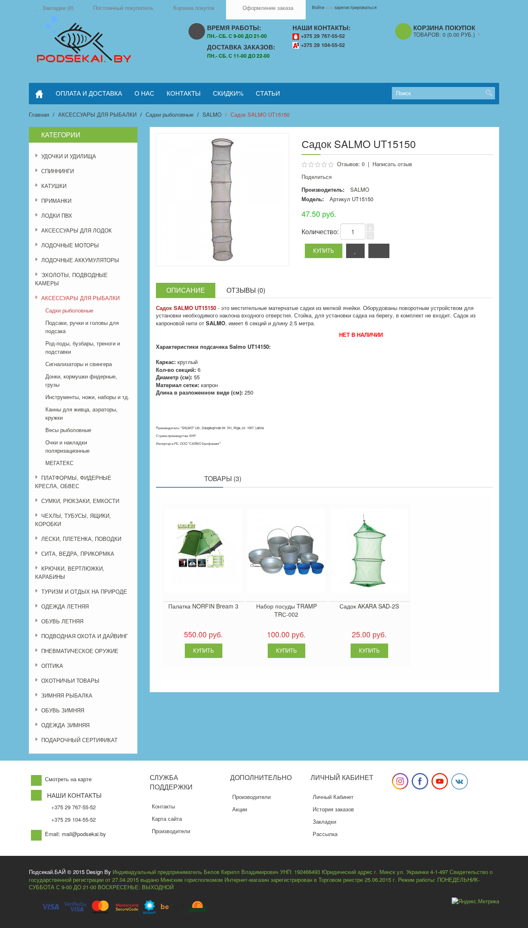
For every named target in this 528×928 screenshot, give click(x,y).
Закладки (324, 821)
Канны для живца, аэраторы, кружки (81, 413)
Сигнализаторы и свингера (78, 364)
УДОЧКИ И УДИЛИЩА (68, 156)
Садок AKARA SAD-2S (369, 606)
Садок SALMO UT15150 (260, 114)
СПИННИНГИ (57, 171)
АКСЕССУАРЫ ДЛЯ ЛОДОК (76, 230)
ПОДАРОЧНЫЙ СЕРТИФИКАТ (79, 740)
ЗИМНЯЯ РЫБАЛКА (66, 695)
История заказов (333, 809)
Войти (318, 7)
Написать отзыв (392, 164)
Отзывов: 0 (351, 164)
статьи (268, 93)
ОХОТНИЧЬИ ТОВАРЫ (70, 680)
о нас (144, 93)
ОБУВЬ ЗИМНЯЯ (62, 710)
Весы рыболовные (68, 430)
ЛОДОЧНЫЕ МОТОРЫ (70, 245)
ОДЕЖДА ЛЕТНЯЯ (65, 606)
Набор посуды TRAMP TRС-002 (286, 610)
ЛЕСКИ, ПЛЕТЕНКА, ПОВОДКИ (81, 539)
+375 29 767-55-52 (323, 36)
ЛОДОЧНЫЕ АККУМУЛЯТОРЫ (80, 260)
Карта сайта (167, 818)
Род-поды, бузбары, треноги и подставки (82, 347)
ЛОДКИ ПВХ (56, 215)
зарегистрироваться (355, 7)
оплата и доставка (89, 93)
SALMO (212, 114)
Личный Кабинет (333, 797)
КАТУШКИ (53, 186)
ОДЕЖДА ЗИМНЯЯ (65, 725)
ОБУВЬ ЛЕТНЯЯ (62, 621)
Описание (185, 290)
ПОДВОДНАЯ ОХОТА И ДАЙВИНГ (84, 636)
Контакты (163, 806)
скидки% (228, 93)
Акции (239, 809)
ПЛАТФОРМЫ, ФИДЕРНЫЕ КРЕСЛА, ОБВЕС (73, 482)
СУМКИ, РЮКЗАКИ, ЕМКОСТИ (80, 501)
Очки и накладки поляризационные (67, 446)
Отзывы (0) (245, 290)
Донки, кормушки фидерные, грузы (81, 380)
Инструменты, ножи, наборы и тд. (87, 397)
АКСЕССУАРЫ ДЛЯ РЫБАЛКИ (97, 114)
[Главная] (39, 93)
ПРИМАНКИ (56, 200)
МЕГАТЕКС (59, 463)
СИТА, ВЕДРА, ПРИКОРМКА (77, 553)
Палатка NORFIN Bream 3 (203, 606)
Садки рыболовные (169, 114)
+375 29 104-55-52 (323, 45)
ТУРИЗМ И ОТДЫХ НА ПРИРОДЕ (84, 591)
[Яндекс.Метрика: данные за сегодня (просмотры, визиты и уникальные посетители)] (475, 901)
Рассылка (325, 834)
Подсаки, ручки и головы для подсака (82, 327)
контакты (183, 93)
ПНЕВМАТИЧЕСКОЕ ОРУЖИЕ (79, 651)
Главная (39, 114)
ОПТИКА (52, 666)
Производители (171, 831)
